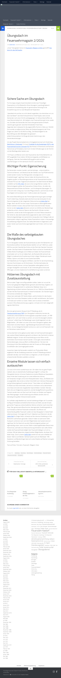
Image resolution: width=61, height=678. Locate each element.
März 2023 (5, 580)
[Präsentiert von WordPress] (10, 674)
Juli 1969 (5, 650)
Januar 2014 (6, 607)
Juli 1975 (5, 635)
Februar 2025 (6, 546)
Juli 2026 (5, 524)
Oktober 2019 (6, 592)
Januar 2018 (6, 599)
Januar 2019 (6, 594)
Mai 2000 (5, 618)
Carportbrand (33, 526)
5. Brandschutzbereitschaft (37, 520)
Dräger (32, 528)
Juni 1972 (5, 641)
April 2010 (5, 614)
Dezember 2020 (7, 590)
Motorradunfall (40, 543)
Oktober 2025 (6, 535)
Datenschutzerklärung (30, 665)
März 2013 (5, 609)
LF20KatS (52, 541)
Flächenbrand (34, 537)
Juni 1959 (5, 658)
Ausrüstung (21, 28)
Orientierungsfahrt (37, 545)
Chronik (38, 526)
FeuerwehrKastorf (34, 28)
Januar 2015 (6, 605)
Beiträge (42, 2)
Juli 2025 (5, 539)
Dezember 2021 (7, 588)
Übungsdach (20, 455)
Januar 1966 (6, 654)
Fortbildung (40, 537)
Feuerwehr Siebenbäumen (36, 533)
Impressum (41, 665)
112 (45, 520)
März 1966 (5, 652)
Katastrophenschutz (37, 541)
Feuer (46, 528)
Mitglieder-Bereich (8, 24)
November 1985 (7, 630)
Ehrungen (33, 559)
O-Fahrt (47, 543)
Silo (56, 545)
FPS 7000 (21, 184)
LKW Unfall (33, 543)
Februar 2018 (6, 597)
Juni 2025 (5, 541)
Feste (42, 528)
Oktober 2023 (6, 571)
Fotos (35, 2)
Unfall (41, 547)
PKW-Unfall (52, 545)
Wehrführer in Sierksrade (14, 144)
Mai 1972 (5, 643)
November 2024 (7, 552)
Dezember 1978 (7, 631)
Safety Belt (44, 201)
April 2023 (5, 579)
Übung (44, 28)
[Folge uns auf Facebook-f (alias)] (57, 672)
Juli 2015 (5, 603)
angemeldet (15, 508)
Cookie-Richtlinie (20, 24)
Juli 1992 (5, 620)
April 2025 (5, 545)
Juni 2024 (5, 562)
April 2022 (5, 586)
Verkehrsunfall (48, 547)
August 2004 (6, 616)
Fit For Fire (34, 569)
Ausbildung (11, 28)
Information (34, 571)
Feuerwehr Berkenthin (53, 528)
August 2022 (6, 584)
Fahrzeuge (37, 528)
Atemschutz (34, 522)
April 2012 (5, 611)
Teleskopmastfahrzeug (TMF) (15, 313)
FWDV (44, 537)
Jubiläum (51, 539)
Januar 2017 (6, 601)
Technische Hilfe (35, 547)
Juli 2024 (5, 560)
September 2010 (7, 613)
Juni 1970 (5, 647)
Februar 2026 (6, 531)
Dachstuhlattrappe (38, 453)
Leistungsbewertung (36, 573)
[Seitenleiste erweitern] (3, 28)
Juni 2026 (5, 526)
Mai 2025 (5, 543)
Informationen (26, 2)
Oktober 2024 (6, 554)
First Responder (48, 535)
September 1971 (7, 645)
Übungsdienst (44, 549)
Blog (38, 524)
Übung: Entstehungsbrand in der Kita (29, 493)
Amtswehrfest (50, 520)
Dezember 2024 (7, 550)
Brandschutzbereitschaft (48, 524)
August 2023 (6, 573)
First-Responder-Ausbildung (37, 535)
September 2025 (7, 537)
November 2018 (7, 596)
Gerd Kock (12, 44)
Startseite (4, 2)
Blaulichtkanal (33, 524)
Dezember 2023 (7, 569)
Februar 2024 (6, 565)
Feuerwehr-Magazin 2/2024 (34, 48)
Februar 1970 (6, 649)
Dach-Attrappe (30, 453)
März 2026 (5, 529)
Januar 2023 (6, 582)
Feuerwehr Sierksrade (12, 455)
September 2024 (7, 556)
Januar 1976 (6, 633)
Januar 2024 (6, 567)
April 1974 (5, 637)
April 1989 (5, 626)
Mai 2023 (5, 577)
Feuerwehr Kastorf (14, 2)
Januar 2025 (6, 548)
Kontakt (19, 665)
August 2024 (6, 558)
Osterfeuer (47, 545)
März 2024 (5, 563)
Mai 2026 (5, 528)
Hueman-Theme (24, 674)
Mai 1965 (5, 656)
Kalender (49, 2)
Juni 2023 (5, 575)
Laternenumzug (47, 541)
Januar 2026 (6, 533)
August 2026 (6, 522)
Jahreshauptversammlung (40, 539)
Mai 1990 (5, 624)
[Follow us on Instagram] (54, 672)
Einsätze (33, 561)
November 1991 (7, 622)
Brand (40, 524)
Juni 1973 (5, 639)
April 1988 (5, 628)
